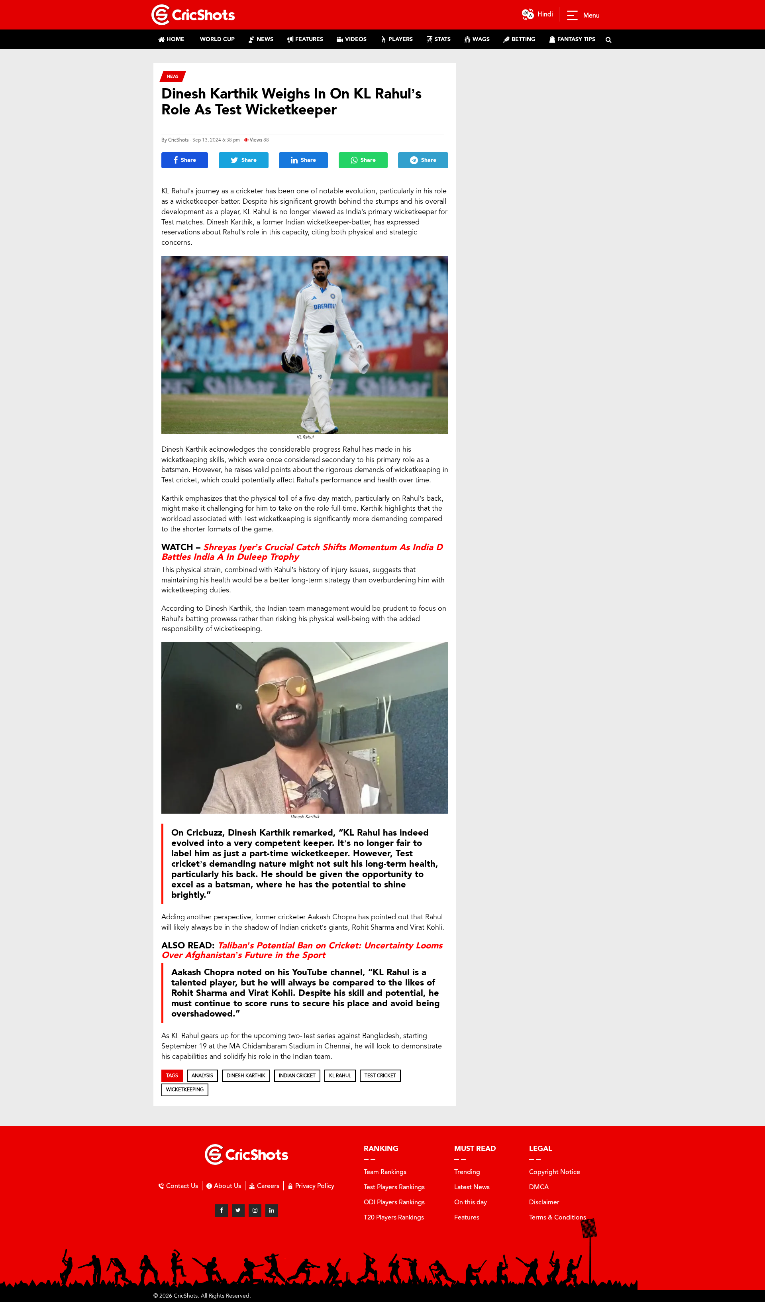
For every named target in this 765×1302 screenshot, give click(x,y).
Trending (467, 1172)
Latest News (472, 1187)
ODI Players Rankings (394, 1202)
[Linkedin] (271, 1210)
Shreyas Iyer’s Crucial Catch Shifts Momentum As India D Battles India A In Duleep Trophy (302, 552)
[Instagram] (255, 1210)
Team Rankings (385, 1172)
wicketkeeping (185, 1089)
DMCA (539, 1187)
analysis (202, 1075)
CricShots (178, 140)
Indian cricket (297, 1075)
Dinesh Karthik (246, 1075)
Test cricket (380, 1075)
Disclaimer (544, 1202)
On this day (470, 1202)
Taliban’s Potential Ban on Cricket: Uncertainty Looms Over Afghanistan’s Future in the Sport (301, 950)
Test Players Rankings (394, 1187)
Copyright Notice (554, 1172)
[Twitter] (238, 1210)
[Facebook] (221, 1210)
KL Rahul (340, 1075)
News (172, 76)
